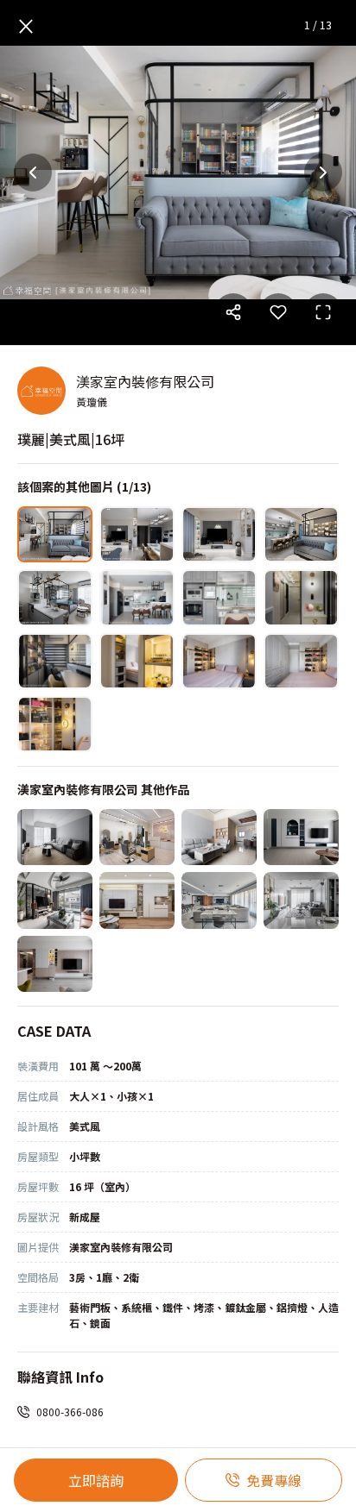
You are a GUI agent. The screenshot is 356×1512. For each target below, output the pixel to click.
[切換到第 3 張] (219, 534)
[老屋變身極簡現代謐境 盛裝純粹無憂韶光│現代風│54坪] (219, 900)
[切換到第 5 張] (54, 597)
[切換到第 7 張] (219, 597)
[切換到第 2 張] (137, 534)
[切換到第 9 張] (54, 661)
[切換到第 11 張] (219, 661)
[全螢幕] (323, 312)
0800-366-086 (70, 1411)
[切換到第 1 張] (54, 534)
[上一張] (33, 172)
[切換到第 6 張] (137, 597)
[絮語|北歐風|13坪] (137, 900)
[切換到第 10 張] (137, 661)
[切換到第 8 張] (301, 597)
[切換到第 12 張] (301, 661)
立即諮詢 (96, 1480)
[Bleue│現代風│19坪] (301, 837)
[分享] (233, 312)
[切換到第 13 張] (54, 724)
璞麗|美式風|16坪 (70, 439)
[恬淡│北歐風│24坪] (54, 964)
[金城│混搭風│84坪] (54, 900)
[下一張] (323, 172)
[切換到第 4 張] (301, 534)
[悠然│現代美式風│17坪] (219, 837)
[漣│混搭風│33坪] (301, 900)
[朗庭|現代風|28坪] (54, 837)
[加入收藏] (278, 312)
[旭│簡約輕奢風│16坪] (137, 837)
